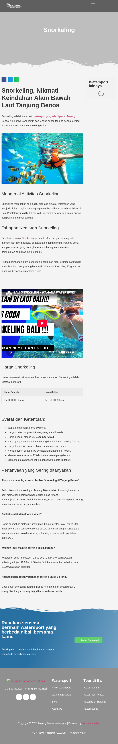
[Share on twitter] (10, 79)
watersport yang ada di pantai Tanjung (54, 116)
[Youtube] (26, 697)
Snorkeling (28, 238)
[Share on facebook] (4, 79)
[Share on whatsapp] (16, 79)
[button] (93, 6)
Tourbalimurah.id (91, 723)
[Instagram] (19, 697)
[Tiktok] (33, 697)
